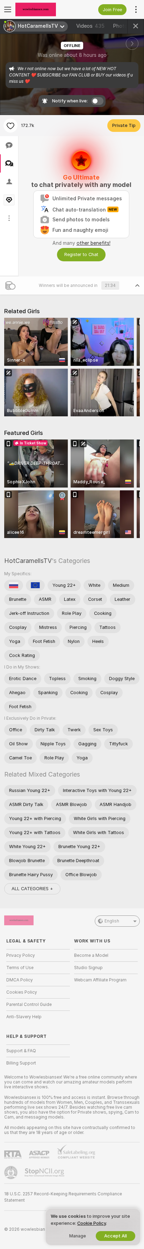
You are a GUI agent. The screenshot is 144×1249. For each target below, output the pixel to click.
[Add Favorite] (10, 126)
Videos (90, 26)
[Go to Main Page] (43, 9)
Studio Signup (88, 967)
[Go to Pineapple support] (11, 1172)
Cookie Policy (91, 1223)
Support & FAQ (21, 1050)
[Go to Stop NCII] (45, 1172)
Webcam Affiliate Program (100, 980)
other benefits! (93, 243)
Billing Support (21, 1063)
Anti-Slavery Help (24, 1016)
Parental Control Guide (29, 1004)
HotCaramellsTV (28, 560)
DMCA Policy (19, 980)
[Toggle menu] (7, 9)
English (112, 921)
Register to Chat (81, 254)
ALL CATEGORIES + (32, 888)
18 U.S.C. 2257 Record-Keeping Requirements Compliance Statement (63, 1197)
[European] (35, 585)
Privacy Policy (20, 955)
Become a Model (91, 955)
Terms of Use (20, 967)
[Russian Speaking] (13, 585)
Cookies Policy (21, 992)
